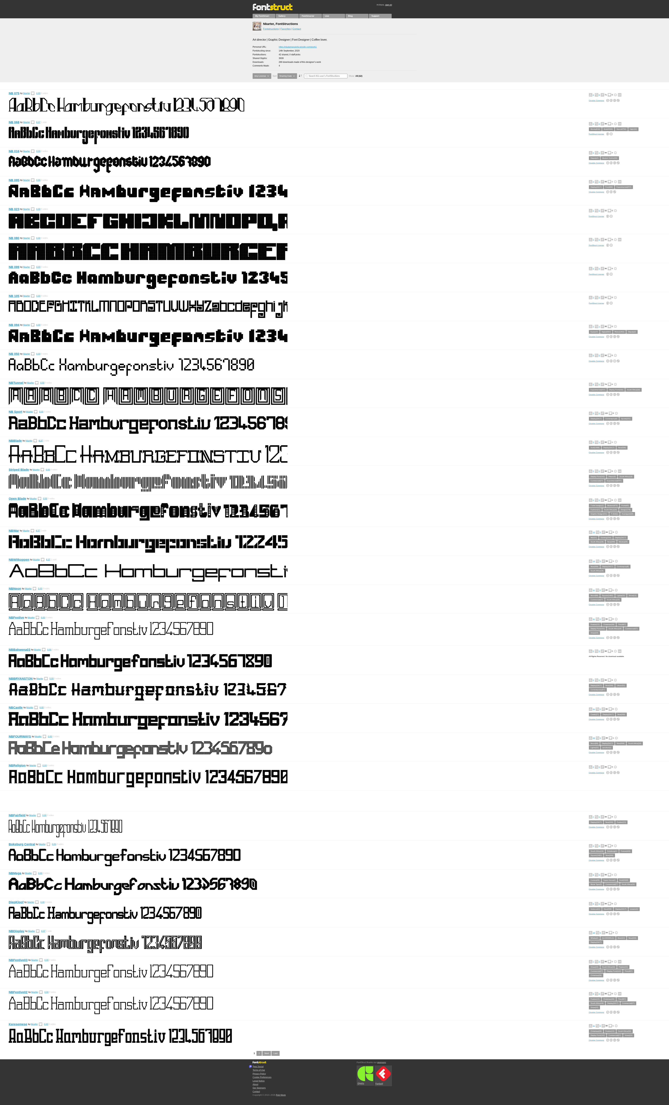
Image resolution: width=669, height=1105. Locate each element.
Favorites (285, 28)
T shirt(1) (614, 514)
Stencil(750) (621, 129)
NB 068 (14, 122)
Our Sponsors (259, 1088)
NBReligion (17, 765)
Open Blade (17, 498)
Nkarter (26, 93)
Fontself (379, 1084)
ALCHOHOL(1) (608, 938)
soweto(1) (634, 909)
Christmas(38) (608, 624)
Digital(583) (606, 332)
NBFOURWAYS (20, 736)
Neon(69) (594, 595)
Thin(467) (622, 624)
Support (375, 16)
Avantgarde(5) (627, 514)
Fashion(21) (595, 510)
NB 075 (14, 93)
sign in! (388, 5)
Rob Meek (281, 1095)
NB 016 (14, 151)
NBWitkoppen (19, 559)
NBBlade (15, 440)
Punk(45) (625, 505)
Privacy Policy (259, 1074)
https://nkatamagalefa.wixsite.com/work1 (298, 47)
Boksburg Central (22, 844)
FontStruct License (596, 134)
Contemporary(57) (598, 690)
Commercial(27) (597, 481)
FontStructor (308, 16)
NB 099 (14, 267)
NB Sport (15, 412)
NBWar (14, 530)
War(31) (594, 538)
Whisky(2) (594, 938)
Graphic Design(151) (599, 514)
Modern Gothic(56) (609, 158)
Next (266, 1053)
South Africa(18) (633, 390)
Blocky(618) (595, 129)
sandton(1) (606, 748)
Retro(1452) (619, 332)
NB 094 (14, 325)
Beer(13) (621, 938)
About (255, 1084)
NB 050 (14, 354)
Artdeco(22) (595, 909)
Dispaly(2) (594, 158)
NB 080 (14, 238)
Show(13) (632, 595)
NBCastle (16, 707)
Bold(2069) (608, 129)
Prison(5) (612, 477)
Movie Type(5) (596, 884)
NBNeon (15, 588)
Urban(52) (621, 685)
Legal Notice (259, 1081)
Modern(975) (612, 505)
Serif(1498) (595, 448)
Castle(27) (595, 714)
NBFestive (16, 617)
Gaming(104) (606, 538)
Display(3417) (596, 187)
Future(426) (625, 851)
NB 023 (14, 209)
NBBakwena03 (19, 649)
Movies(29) (623, 542)
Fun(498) (609, 187)
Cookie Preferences (262, 1077)
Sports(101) (625, 419)
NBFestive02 (18, 992)
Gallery (282, 16)
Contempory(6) (611, 419)
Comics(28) (595, 880)
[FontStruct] (276, 9)
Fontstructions (271, 28)
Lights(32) (621, 595)
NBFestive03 (18, 960)
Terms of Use (259, 1070)
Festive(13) (595, 624)
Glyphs (360, 1083)
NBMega (15, 873)
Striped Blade (19, 469)
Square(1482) (607, 595)
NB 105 (14, 296)
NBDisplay (16, 931)
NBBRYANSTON (21, 678)
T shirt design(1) (597, 505)
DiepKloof (16, 902)
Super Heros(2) (609, 880)
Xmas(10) (594, 633)
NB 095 (14, 180)
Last (276, 1053)
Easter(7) (594, 332)
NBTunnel (16, 383)
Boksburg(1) (612, 851)
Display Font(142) (616, 390)
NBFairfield (17, 815)
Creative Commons (596, 101)
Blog (350, 16)
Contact (297, 28)
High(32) (633, 129)
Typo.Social (258, 1066)
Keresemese (18, 1024)
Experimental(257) (624, 187)
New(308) (622, 448)
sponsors (381, 1062)
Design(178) (625, 510)
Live (327, 16)
